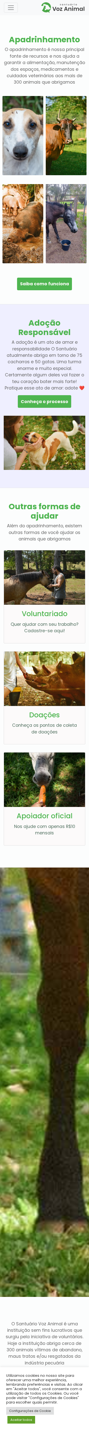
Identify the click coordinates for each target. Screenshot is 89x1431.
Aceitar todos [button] (21, 1419)
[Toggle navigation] (11, 8)
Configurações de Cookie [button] (30, 1410)
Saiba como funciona (44, 284)
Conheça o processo (44, 402)
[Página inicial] (63, 7)
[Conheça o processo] (22, 135)
